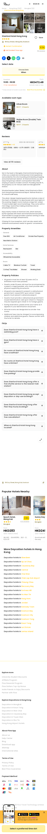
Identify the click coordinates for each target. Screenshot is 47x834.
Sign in (36, 4)
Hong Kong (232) (15, 8)
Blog (4, 741)
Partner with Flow (9, 693)
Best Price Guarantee (34, 90)
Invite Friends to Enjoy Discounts (16, 689)
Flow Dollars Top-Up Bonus (14, 686)
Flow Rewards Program (12, 683)
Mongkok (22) (29, 8)
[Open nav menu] (42, 3)
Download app (8, 744)
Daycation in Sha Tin (11, 720)
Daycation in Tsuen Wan (12, 717)
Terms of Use (8, 766)
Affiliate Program (9, 680)
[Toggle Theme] (29, 3)
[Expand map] (41, 440)
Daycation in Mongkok (11, 704)
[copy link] (23, 58)
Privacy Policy (8, 763)
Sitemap (5, 748)
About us (6, 735)
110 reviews (41, 51)
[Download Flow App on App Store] (23, 814)
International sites (10, 751)
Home (4, 8)
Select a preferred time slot (23, 828)
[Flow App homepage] (6, 4)
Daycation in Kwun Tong (12, 708)
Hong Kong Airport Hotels (13, 723)
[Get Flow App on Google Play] (34, 814)
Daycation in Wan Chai (12, 711)
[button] (12, 23)
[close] (44, 812)
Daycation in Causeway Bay (14, 714)
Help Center (7, 738)
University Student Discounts (14, 677)
